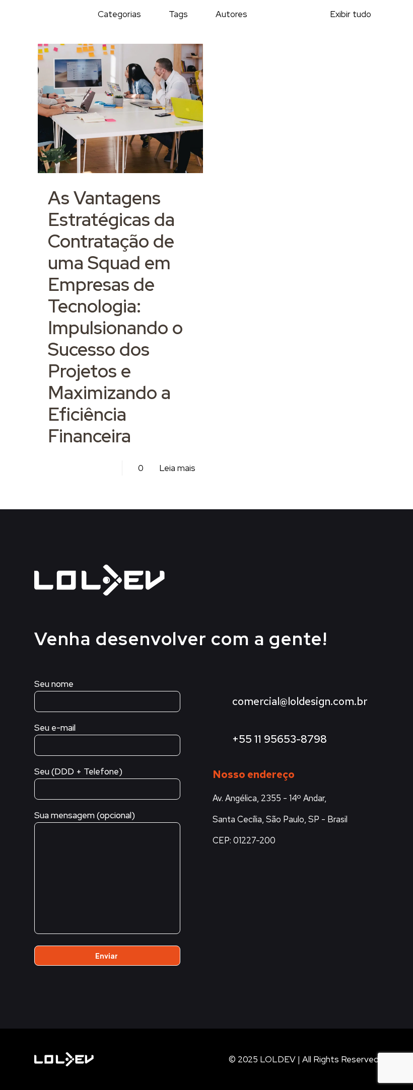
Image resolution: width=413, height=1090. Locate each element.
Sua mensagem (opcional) (84, 815)
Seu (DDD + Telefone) (78, 771)
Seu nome (54, 683)
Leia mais (177, 468)
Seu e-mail (55, 727)
